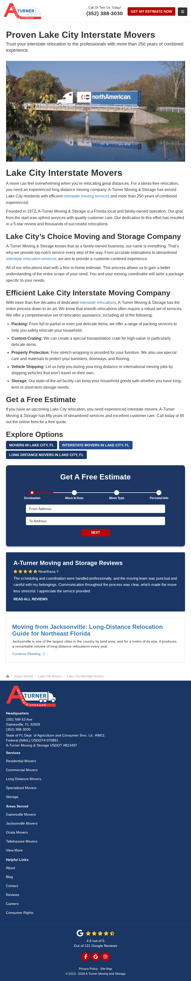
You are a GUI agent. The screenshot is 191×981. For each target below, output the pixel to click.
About (10, 868)
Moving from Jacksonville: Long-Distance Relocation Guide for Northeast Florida (87, 630)
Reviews (12, 895)
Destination (32, 498)
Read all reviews (30, 599)
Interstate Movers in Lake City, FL (95, 445)
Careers (12, 904)
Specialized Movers (21, 788)
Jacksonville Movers (22, 823)
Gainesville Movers (21, 814)
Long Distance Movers (23, 779)
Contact (12, 886)
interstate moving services (86, 196)
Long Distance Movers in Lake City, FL (46, 455)
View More (14, 850)
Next (95, 532)
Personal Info (159, 498)
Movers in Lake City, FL (31, 445)
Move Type (116, 498)
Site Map (106, 969)
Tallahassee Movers (21, 841)
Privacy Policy (88, 969)
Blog (9, 877)
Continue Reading (26, 654)
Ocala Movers (17, 832)
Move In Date (74, 498)
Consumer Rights (19, 913)
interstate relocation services (31, 259)
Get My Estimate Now (151, 11)
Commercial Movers (22, 770)
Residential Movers (21, 761)
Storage (12, 797)
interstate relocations (98, 302)
